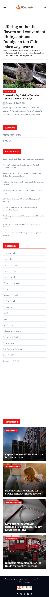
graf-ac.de (7, 402)
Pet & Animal (8, 343)
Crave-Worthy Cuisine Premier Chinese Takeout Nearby (21, 97)
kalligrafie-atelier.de (11, 389)
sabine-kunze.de (9, 386)
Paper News (36, 579)
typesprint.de (8, 392)
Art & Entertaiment (11, 253)
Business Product (10, 271)
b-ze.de (6, 395)
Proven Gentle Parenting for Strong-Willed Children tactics (23, 492)
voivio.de (6, 405)
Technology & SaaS (11, 361)
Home (5, 319)
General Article (9, 91)
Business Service (10, 277)
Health (5, 313)
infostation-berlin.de (11, 383)
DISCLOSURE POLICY (12, 135)
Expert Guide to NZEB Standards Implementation (23, 159)
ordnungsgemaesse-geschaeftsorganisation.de (21, 379)
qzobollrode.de (9, 376)
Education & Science (11, 283)
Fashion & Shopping (11, 295)
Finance (6, 289)
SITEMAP (7, 141)
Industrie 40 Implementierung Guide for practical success (23, 564)
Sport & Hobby (9, 355)
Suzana (9, 103)
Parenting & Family (11, 337)
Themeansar (24, 582)
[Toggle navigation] (5, 7)
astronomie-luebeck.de (12, 399)
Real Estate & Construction (14, 349)
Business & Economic (12, 265)
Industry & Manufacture (13, 331)
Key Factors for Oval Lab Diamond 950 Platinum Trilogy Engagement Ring (23, 174)
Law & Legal (8, 325)
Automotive (8, 259)
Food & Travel (9, 301)
